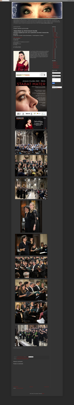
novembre (55, 33)
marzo (55, 45)
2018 (54, 53)
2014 (54, 58)
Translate (59, 88)
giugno (55, 41)
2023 (54, 31)
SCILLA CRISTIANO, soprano (17, 37)
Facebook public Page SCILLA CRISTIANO (56, 67)
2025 (54, 29)
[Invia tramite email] (28, 356)
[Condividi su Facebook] (31, 356)
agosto (55, 39)
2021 (54, 50)
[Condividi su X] (30, 356)
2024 (54, 30)
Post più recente (16, 386)
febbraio (55, 46)
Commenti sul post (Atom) (19, 388)
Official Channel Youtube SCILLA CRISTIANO (56, 66)
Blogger (43, 393)
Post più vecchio (46, 386)
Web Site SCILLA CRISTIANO (55, 62)
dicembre (55, 32)
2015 (54, 57)
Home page (31, 386)
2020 (54, 51)
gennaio (55, 47)
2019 (54, 52)
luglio (54, 40)
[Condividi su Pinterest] (32, 356)
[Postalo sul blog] (29, 356)
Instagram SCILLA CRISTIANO (55, 64)
